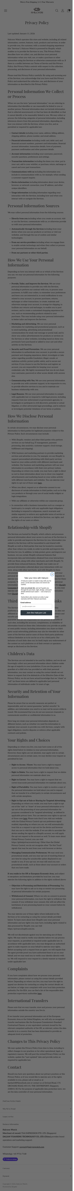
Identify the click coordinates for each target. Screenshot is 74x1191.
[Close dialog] (52, 574)
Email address (26, 602)
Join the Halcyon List (36, 613)
